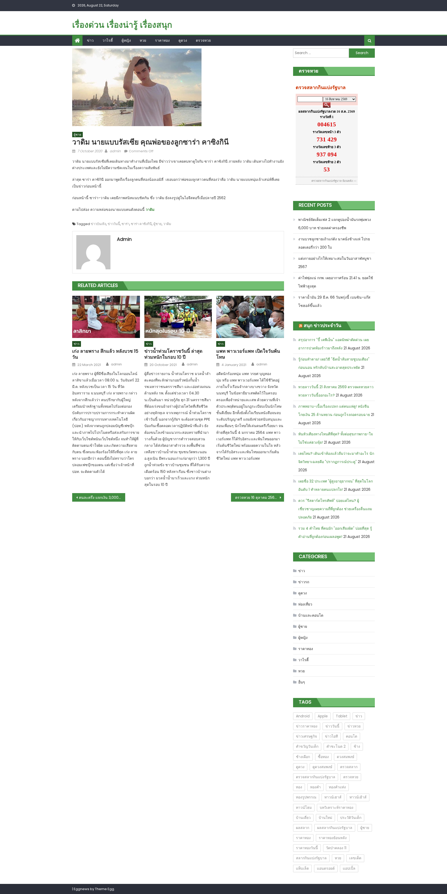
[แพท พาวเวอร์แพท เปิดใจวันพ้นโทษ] (250, 317)
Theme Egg (104, 888)
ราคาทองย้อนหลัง (333, 837)
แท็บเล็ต (302, 868)
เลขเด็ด (355, 858)
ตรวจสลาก (348, 766)
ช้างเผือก (303, 756)
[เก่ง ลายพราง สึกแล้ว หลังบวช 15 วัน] (106, 317)
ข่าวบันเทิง (98, 223)
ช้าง (357, 746)
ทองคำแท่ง (337, 787)
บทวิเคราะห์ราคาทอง (336, 807)
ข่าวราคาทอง (306, 726)
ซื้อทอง (323, 756)
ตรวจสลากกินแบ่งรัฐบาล (315, 777)
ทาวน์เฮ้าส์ (358, 797)
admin (115, 151)
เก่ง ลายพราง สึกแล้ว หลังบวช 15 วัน (105, 354)
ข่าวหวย (354, 726)
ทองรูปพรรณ (306, 797)
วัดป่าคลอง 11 (336, 847)
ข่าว (90, 40)
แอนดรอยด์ (326, 868)
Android (303, 716)
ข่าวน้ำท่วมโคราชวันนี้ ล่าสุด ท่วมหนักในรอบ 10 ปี (173, 354)
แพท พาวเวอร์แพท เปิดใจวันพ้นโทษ (248, 354)
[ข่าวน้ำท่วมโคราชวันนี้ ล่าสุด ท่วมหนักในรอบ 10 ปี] (178, 317)
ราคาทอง (162, 40)
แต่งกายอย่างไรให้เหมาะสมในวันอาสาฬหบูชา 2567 (334, 262)
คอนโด (351, 736)
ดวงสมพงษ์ (345, 756)
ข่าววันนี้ (114, 223)
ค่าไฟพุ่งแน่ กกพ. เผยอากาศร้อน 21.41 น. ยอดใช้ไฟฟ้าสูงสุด (335, 282)
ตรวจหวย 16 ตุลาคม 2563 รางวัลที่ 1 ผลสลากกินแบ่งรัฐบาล (259, 497)
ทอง (299, 787)
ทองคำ (315, 787)
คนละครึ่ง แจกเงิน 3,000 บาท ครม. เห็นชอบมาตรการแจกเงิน (102, 497)
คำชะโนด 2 (336, 746)
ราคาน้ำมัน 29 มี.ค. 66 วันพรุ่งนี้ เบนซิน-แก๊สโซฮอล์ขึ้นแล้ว (334, 301)
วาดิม (150, 209)
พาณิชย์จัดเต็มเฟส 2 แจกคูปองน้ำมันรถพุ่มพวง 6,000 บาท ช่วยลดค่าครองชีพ (334, 223)
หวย (143, 40)
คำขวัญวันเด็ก (307, 746)
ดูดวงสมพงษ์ (322, 766)
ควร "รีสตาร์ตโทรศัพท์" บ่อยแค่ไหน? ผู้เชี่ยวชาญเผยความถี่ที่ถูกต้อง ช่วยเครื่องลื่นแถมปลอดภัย (335, 509)
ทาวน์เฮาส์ (332, 797)
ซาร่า (125, 223)
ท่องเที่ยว (305, 604)
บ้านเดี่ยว (303, 817)
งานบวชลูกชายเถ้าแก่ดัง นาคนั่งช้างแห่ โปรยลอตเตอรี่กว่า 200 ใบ (334, 243)
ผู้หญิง (126, 40)
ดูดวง (182, 40)
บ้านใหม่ (325, 817)
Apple (323, 716)
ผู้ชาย (77, 134)
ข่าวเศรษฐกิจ (306, 736)
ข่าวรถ (303, 582)
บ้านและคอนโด (310, 615)
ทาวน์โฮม (304, 807)
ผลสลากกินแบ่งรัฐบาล (334, 827)
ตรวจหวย (203, 40)
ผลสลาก (302, 827)
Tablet (341, 716)
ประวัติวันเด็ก (350, 817)
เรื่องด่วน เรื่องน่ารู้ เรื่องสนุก (122, 25)
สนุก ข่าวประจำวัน (322, 325)
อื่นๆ (301, 682)
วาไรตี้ (107, 40)
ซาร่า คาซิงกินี (141, 223)
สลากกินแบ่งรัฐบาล (311, 858)
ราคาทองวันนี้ (307, 847)
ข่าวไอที (331, 736)
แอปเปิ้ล (349, 868)
